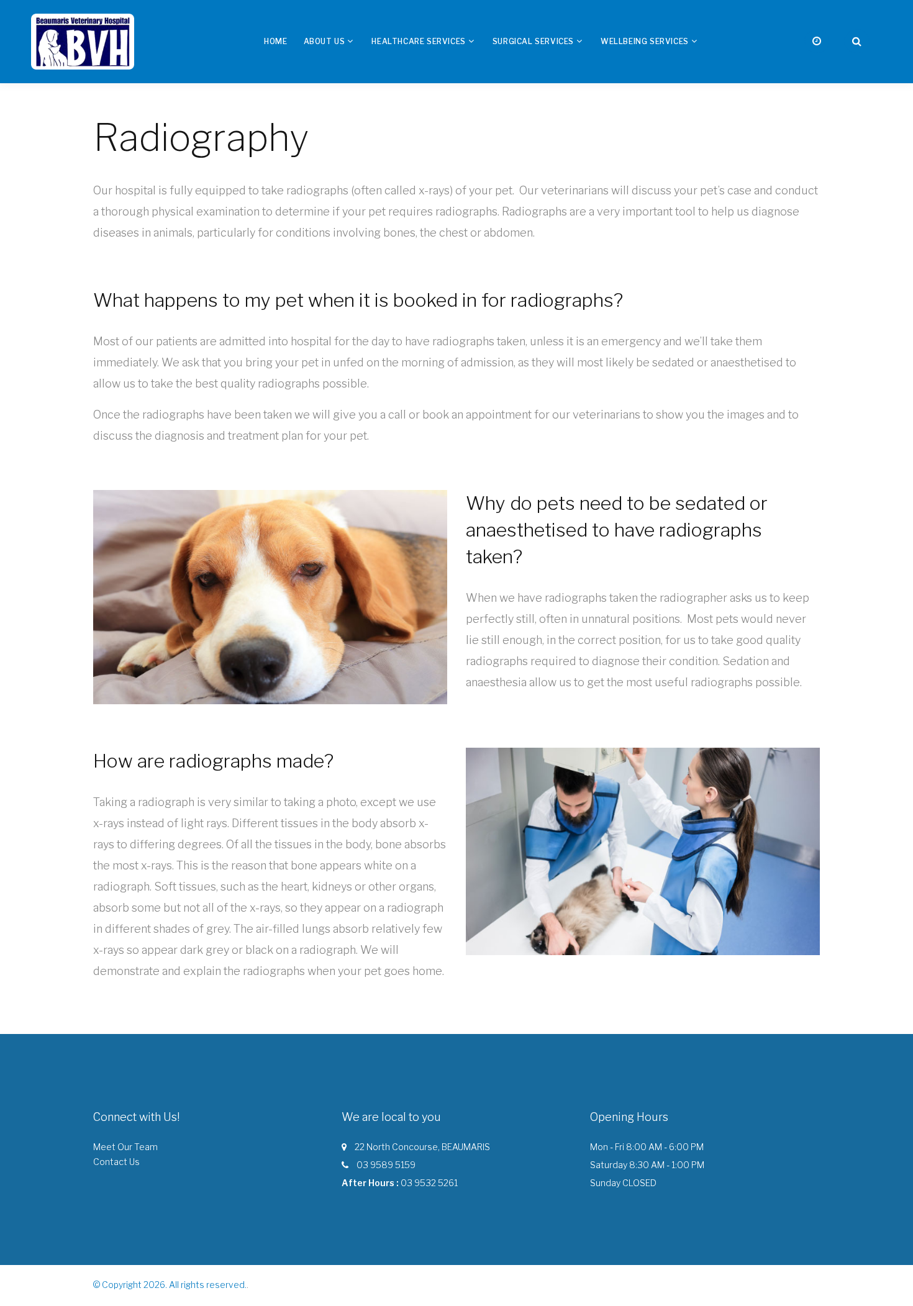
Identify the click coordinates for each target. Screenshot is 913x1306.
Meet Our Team (125, 1146)
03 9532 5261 (429, 1182)
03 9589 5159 (386, 1164)
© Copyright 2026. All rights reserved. (170, 1284)
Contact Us (116, 1161)
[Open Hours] (816, 41)
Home (275, 41)
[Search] (857, 41)
